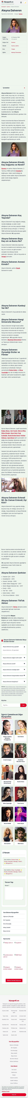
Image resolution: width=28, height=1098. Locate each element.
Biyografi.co (8, 2)
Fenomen (14, 1024)
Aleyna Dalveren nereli (21, 691)
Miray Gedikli (6, 927)
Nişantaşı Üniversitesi (14, 340)
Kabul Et (14, 1094)
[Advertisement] (14, 70)
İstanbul (13, 42)
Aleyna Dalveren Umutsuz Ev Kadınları (13, 695)
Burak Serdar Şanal (14, 435)
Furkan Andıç (13, 370)
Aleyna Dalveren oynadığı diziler (8, 693)
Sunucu (14, 1019)
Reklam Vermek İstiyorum (14, 980)
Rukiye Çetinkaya (14, 1061)
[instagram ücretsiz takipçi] (8, 971)
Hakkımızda (14, 1072)
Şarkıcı (8, 6)
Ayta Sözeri (11, 438)
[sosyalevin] (19, 947)
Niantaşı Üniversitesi (16, 52)
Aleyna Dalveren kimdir (10, 691)
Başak (18, 268)
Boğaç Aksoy (5, 431)
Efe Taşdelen (6, 920)
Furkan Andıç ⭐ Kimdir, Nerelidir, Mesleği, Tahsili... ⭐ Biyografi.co (13, 861)
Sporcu (14, 1035)
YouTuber (5, 1024)
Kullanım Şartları (14, 1077)
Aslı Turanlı (13, 431)
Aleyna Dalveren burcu (21, 686)
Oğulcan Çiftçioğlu (8, 916)
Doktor (5, 1031)
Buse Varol (14, 433)
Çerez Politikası (14, 1083)
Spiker (5, 1035)
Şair (14, 1031)
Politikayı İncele (5, 1091)
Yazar (5, 1016)
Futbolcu (5, 1028)
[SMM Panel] (19, 959)
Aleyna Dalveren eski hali (7, 688)
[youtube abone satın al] (8, 959)
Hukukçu (22, 1024)
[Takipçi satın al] (8, 947)
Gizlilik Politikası (14, 1080)
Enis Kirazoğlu (7, 923)
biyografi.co (14, 1001)
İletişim (14, 1075)
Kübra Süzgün (5, 433)
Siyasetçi (22, 1010)
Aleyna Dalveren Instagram (9, 690)
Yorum (7, 885)
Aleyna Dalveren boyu (11, 686)
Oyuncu (13, 45)
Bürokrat (23, 1028)
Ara (23, 705)
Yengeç (13, 49)
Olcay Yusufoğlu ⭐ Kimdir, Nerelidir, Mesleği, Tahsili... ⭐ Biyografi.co (13, 871)
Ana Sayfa (14, 1069)
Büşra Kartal (6, 931)
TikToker (14, 1028)
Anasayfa (3, 6)
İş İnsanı (22, 1016)
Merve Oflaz (22, 431)
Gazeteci (5, 1019)
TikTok (15, 607)
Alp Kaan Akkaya (14, 1058)
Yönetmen (22, 1031)
